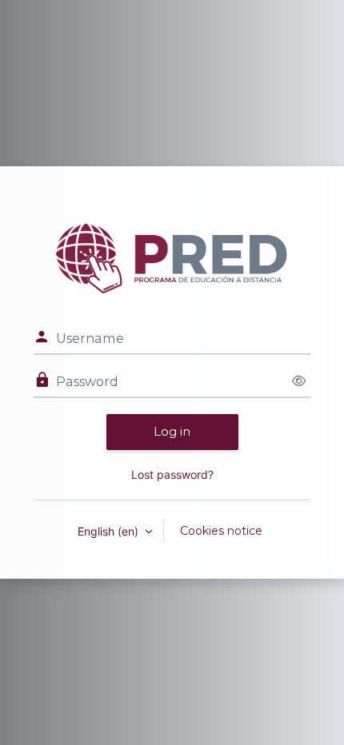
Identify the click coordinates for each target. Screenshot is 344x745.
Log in (172, 431)
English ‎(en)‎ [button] (110, 531)
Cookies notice (221, 531)
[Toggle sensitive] (298, 381)
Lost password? (172, 474)
